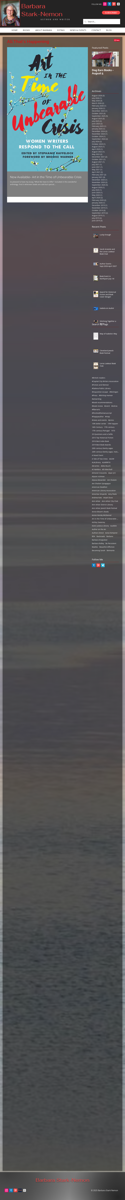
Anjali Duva (108, 498)
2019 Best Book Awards (101, 445)
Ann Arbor (96, 501)
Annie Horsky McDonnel (101, 515)
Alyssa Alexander (99, 480)
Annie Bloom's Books (100, 512)
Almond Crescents (99, 473)
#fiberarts (96, 409)
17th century (109, 427)
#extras (114, 406)
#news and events (99, 420)
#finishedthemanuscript (102, 413)
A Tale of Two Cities (100, 459)
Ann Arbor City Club (110, 501)
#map (107, 417)
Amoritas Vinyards (99, 494)
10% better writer (99, 424)
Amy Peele (112, 494)
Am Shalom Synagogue (101, 483)
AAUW (111, 459)
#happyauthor (98, 417)
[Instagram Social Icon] (105, 4)
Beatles (95, 547)
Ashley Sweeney (98, 522)
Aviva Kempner (111, 533)
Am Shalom (112, 480)
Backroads (101, 536)
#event (107, 406)
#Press (94, 395)
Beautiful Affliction (107, 547)
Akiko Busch (106, 466)
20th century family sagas (102, 448)
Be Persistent (110, 543)
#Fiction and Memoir (100, 385)
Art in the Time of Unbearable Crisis (105, 519)
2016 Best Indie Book (100, 441)
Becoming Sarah (98, 550)
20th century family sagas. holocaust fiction (105, 452)
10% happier (113, 424)
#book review (97, 406)
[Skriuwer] (20, 1190)
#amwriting (96, 399)
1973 (113, 431)
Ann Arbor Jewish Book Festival (104, 508)
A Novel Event (97, 455)
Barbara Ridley (98, 543)
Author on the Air (99, 529)
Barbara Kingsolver (100, 540)
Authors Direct (98, 533)
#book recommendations (102, 402)
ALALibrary (96, 462)
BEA (93, 536)
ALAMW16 (106, 462)
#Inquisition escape (100, 392)
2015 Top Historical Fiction (102, 438)
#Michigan (113, 392)
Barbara (109, 536)
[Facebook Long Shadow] (109, 4)
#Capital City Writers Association (105, 381)
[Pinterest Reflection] (114, 4)
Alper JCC (112, 473)
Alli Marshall (107, 469)
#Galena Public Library (101, 388)
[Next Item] (115, 59)
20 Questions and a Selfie (102, 434)
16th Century (97, 427)
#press (111, 420)
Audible (113, 526)
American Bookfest (99, 487)
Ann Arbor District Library (102, 505)
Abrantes (95, 466)
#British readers (98, 378)
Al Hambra (96, 469)
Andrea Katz (97, 498)
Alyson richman (98, 476)
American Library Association (104, 491)
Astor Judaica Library (100, 526)
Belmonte (111, 550)
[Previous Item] (96, 59)
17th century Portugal (101, 431)
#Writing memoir (106, 395)
